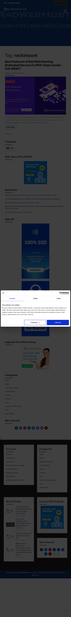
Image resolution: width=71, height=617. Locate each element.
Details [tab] (35, 298)
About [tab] (59, 298)
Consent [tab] (12, 298)
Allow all (58, 322)
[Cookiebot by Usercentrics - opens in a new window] (61, 293)
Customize (34, 322)
